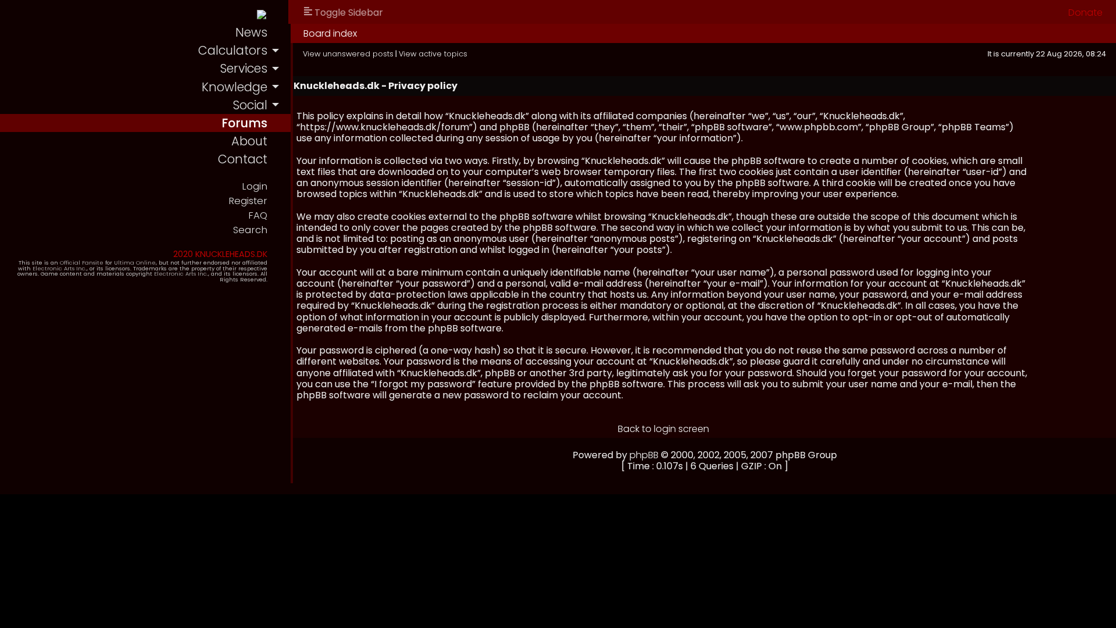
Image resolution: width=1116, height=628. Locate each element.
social (250, 105)
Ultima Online (135, 262)
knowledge (234, 86)
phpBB (644, 455)
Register (247, 201)
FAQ (257, 215)
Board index (330, 33)
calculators (232, 50)
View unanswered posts (348, 54)
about (249, 141)
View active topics (433, 54)
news (251, 32)
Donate (1085, 12)
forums (244, 123)
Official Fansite (81, 262)
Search (250, 230)
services (243, 68)
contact (242, 159)
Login (254, 186)
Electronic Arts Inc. (60, 268)
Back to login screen (663, 429)
